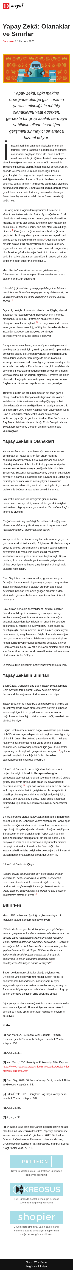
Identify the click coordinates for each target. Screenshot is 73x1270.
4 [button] (52, 529)
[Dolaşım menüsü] (66, 6)
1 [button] (12, 230)
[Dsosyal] (13, 6)
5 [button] (59, 750)
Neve (29, 1262)
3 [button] (12, 300)
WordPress (40, 1262)
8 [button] (51, 962)
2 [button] (45, 239)
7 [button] (36, 894)
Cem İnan (8, 41)
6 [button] (24, 785)
